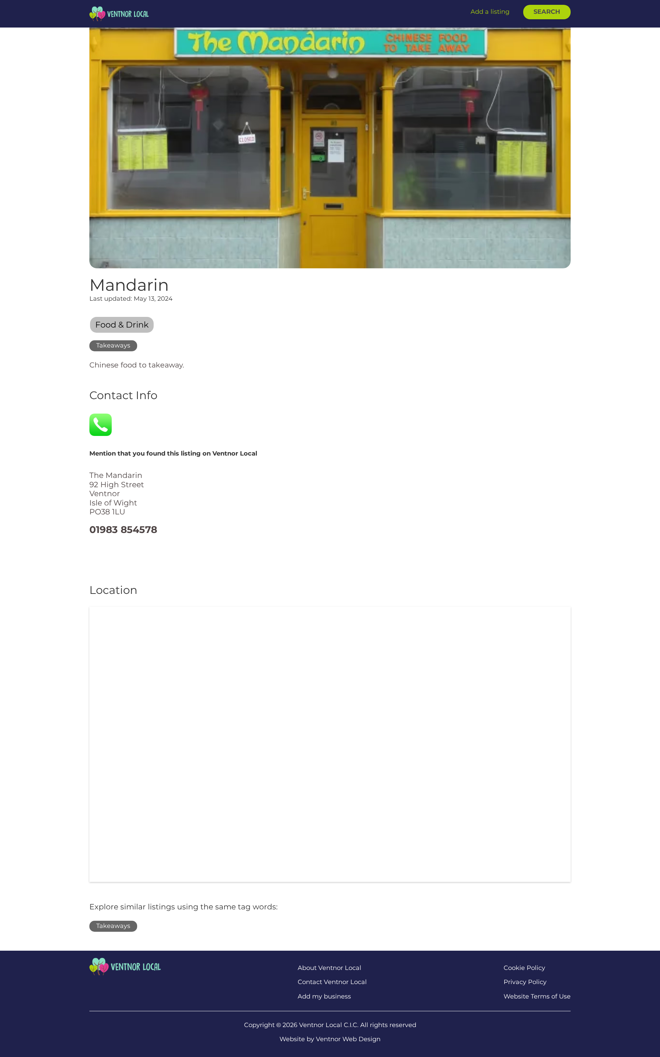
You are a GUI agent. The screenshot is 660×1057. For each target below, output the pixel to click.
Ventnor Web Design (348, 1039)
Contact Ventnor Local (332, 982)
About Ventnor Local (329, 968)
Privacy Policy (525, 982)
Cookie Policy (524, 968)
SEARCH (547, 11)
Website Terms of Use (537, 996)
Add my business (324, 996)
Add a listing (490, 11)
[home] (119, 13)
